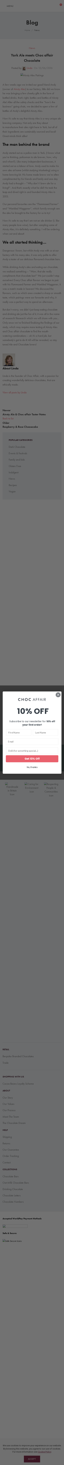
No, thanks (32, 767)
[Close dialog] (58, 694)
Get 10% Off (32, 758)
